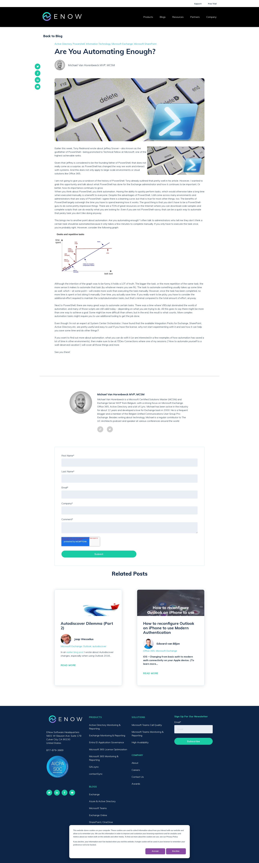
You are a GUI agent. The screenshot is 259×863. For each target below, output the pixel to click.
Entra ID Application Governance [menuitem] (106, 742)
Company (211, 16)
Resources (178, 16)
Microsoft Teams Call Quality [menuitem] (147, 724)
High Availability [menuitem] (140, 742)
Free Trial (212, 4)
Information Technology (98, 43)
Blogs (163, 16)
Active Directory (63, 43)
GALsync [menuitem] (94, 766)
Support (197, 4)
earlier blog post (75, 652)
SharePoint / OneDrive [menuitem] (101, 822)
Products (148, 16)
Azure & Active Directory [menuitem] (102, 801)
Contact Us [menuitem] (138, 776)
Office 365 (149, 650)
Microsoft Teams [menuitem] (98, 808)
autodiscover (99, 646)
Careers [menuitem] (136, 769)
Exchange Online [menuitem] (98, 815)
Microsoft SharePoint (145, 43)
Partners (195, 16)
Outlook (87, 646)
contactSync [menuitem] (96, 773)
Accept (155, 851)
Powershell (79, 43)
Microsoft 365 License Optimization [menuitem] (108, 749)
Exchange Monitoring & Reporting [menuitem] (107, 735)
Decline (176, 851)
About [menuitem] (135, 762)
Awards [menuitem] (136, 783)
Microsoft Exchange (122, 43)
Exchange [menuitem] (94, 794)
